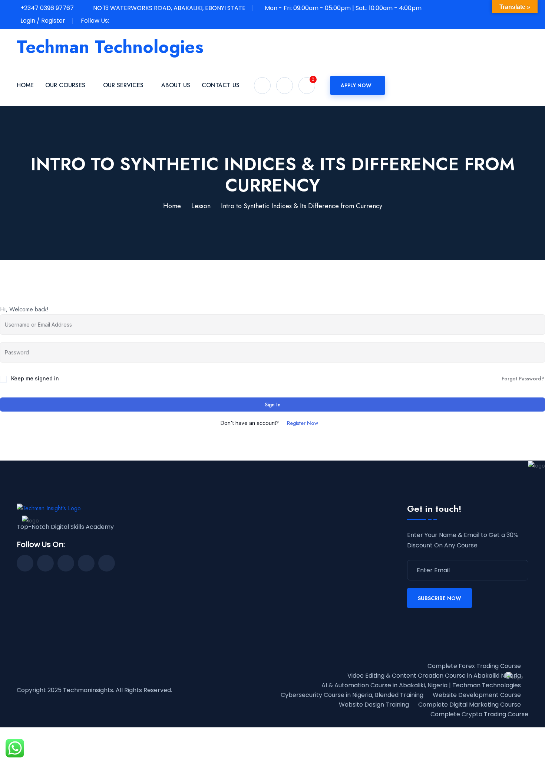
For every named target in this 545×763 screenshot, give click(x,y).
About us (175, 85)
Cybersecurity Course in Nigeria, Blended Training (352, 695)
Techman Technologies (110, 47)
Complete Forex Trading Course (474, 666)
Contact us (221, 85)
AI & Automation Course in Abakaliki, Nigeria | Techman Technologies (421, 685)
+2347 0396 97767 (47, 8)
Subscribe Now (439, 598)
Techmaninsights (88, 690)
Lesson (201, 206)
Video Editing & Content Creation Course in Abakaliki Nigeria (434, 675)
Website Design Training (374, 704)
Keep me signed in (35, 378)
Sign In (273, 404)
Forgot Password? (523, 378)
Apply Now (356, 85)
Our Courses (65, 85)
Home (25, 85)
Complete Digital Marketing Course (469, 704)
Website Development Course (477, 695)
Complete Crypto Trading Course (479, 714)
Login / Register (42, 20)
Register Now (302, 423)
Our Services (123, 85)
